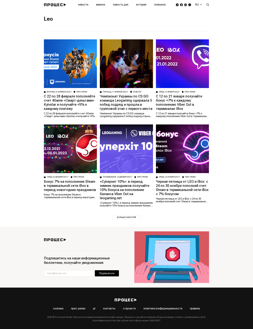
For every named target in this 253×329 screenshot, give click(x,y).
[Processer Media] (56, 5)
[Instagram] (185, 5)
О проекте (129, 308)
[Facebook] (181, 5)
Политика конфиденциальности (163, 308)
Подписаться (106, 273)
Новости (83, 4)
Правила (195, 308)
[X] (189, 5)
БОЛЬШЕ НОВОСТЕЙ (126, 217)
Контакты (109, 308)
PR (94, 308)
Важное (100, 4)
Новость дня (120, 4)
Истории (141, 4)
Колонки (58, 308)
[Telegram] (177, 5)
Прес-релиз (78, 308)
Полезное (160, 4)
